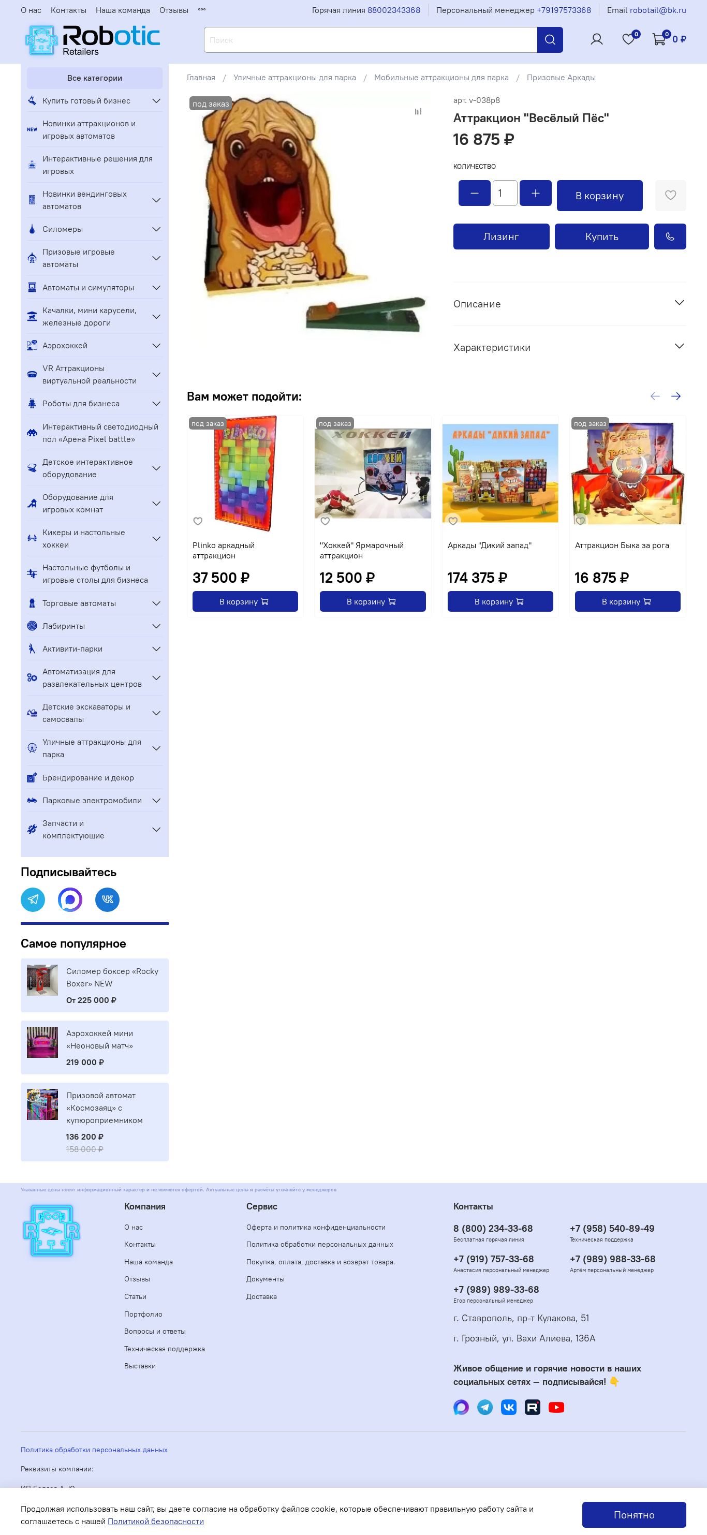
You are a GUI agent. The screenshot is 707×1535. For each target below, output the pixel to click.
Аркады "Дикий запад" (490, 545)
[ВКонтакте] (107, 900)
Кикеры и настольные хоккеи (83, 538)
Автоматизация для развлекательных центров (92, 677)
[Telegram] (33, 900)
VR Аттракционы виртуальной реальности (89, 374)
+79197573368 (564, 10)
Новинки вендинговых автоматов (84, 199)
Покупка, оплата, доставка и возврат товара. (320, 1261)
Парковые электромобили (92, 800)
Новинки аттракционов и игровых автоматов (89, 129)
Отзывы (173, 10)
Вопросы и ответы (155, 1331)
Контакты (68, 10)
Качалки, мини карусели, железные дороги (89, 316)
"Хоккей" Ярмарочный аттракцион (362, 550)
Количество (474, 166)
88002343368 (393, 10)
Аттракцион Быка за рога (622, 545)
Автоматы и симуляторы (88, 287)
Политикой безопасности (156, 1521)
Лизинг (501, 236)
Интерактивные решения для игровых (97, 164)
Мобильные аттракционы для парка (441, 77)
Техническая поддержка (164, 1348)
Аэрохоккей (64, 345)
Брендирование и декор (88, 777)
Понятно (634, 1514)
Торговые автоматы (79, 603)
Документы (265, 1278)
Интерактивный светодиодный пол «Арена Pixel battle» (100, 432)
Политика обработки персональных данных (319, 1244)
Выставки (140, 1365)
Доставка (261, 1296)
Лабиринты (63, 626)
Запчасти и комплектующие (73, 829)
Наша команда (123, 10)
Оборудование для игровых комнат (77, 503)
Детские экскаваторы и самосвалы (86, 712)
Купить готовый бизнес (86, 100)
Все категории (94, 77)
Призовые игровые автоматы (78, 257)
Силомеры (62, 229)
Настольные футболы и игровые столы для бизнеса (95, 573)
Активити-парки (72, 648)
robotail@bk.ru (658, 10)
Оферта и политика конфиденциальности (316, 1227)
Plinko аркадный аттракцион (224, 550)
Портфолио (143, 1314)
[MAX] (70, 900)
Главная (201, 77)
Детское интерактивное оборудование (87, 467)
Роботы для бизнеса (81, 403)
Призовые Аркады (561, 77)
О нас (31, 10)
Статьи (135, 1296)
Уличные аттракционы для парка (294, 77)
